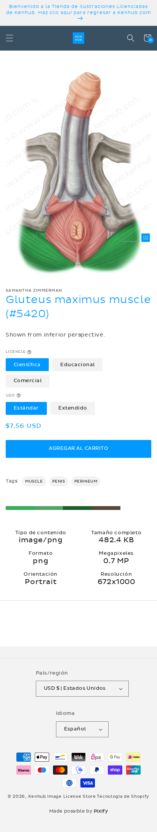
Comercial (28, 381)
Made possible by (78, 811)
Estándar (26, 408)
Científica (27, 365)
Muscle (34, 481)
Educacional (77, 365)
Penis (58, 481)
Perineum (86, 481)
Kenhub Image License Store (62, 796)
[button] (9, 38)
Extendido (72, 408)
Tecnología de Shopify (123, 796)
